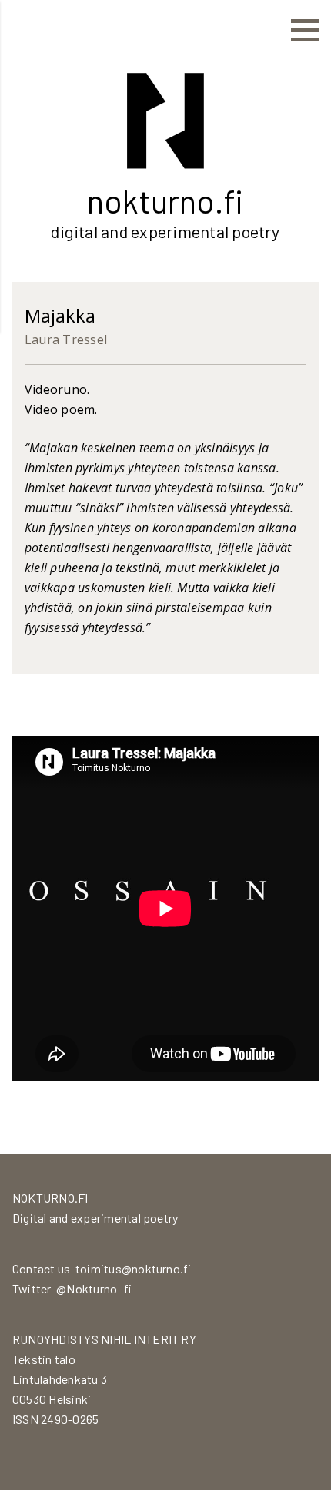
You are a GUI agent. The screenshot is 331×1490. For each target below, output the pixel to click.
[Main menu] (305, 30)
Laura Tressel (66, 339)
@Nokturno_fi (94, 1288)
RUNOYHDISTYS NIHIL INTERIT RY (104, 1339)
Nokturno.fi (165, 200)
